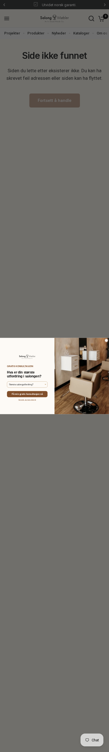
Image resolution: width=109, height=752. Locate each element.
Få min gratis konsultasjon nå (27, 394)
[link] (27, 357)
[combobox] (26, 384)
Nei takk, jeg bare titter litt (27, 400)
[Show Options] (45, 384)
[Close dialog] (106, 340)
